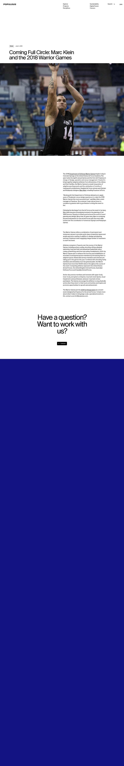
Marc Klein (82, 190)
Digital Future (94, 6)
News (11, 46)
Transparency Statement (71, 758)
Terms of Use (40, 758)
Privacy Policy (13, 758)
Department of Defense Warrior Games (82, 174)
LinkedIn (92, 380)
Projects (66, 6)
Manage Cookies (95, 758)
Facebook (93, 382)
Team (38, 382)
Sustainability (94, 4)
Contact (65, 387)
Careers (92, 8)
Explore (65, 4)
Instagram (107, 380)
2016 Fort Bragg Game (88, 290)
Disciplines (66, 8)
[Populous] (10, 4)
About (38, 380)
